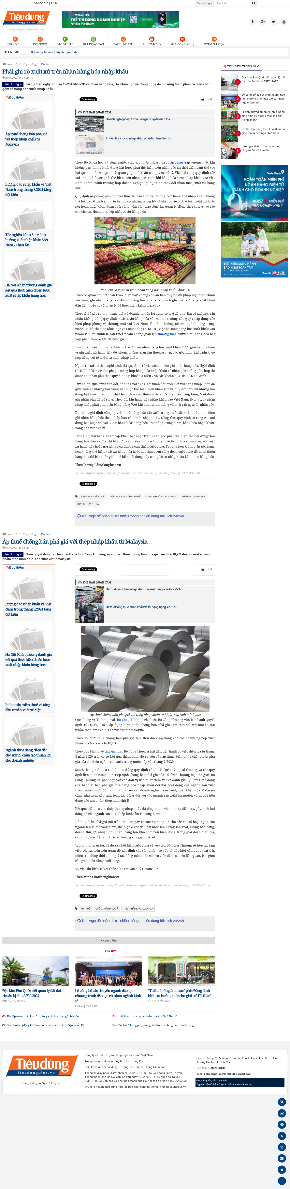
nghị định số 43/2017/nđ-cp (160, 496)
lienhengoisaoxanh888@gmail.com (227, 1073)
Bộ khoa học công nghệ (125, 496)
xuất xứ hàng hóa (88, 504)
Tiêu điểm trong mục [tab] (242, 66)
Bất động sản (93, 44)
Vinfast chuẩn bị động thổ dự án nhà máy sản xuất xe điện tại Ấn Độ (43, 1025)
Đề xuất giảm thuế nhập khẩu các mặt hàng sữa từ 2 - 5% (143, 589)
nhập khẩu (174, 162)
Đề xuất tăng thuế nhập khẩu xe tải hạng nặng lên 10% (141, 607)
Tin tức (110, 951)
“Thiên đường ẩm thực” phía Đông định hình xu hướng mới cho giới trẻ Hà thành (263, 115)
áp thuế (85, 909)
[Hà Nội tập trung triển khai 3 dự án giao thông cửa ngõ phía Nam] (229, 141)
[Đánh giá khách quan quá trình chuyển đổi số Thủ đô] (229, 158)
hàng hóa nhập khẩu (93, 496)
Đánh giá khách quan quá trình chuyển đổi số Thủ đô (144, 1016)
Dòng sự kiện (214, 44)
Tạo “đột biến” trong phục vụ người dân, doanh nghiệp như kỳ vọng (153, 1025)
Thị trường (152, 44)
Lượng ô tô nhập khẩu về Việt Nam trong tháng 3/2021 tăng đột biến (28, 189)
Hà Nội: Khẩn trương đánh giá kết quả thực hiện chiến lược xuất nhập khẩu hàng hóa (28, 290)
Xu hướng (205, 3)
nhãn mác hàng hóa (193, 496)
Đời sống (40, 44)
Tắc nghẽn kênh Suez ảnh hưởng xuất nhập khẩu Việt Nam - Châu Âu (26, 239)
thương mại (167, 334)
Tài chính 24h (123, 44)
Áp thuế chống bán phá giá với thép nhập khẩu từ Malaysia (26, 139)
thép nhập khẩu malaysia (138, 909)
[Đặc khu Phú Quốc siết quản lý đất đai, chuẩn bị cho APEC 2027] (229, 89)
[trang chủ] (26, 26)
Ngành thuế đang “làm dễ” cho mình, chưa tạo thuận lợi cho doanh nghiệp (28, 755)
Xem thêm (109, 940)
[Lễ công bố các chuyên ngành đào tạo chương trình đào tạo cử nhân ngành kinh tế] (229, 106)
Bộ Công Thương (129, 720)
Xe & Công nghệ (182, 44)
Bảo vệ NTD (65, 44)
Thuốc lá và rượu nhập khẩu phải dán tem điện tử (138, 138)
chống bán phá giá (106, 909)
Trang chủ (15, 44)
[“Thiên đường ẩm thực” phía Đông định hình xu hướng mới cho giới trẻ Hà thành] (229, 123)
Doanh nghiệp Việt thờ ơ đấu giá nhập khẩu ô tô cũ (139, 119)
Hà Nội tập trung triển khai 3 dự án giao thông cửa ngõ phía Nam (41, 1016)
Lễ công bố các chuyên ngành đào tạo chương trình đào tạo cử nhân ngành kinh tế (89, 52)
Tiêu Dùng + (13, 84)
